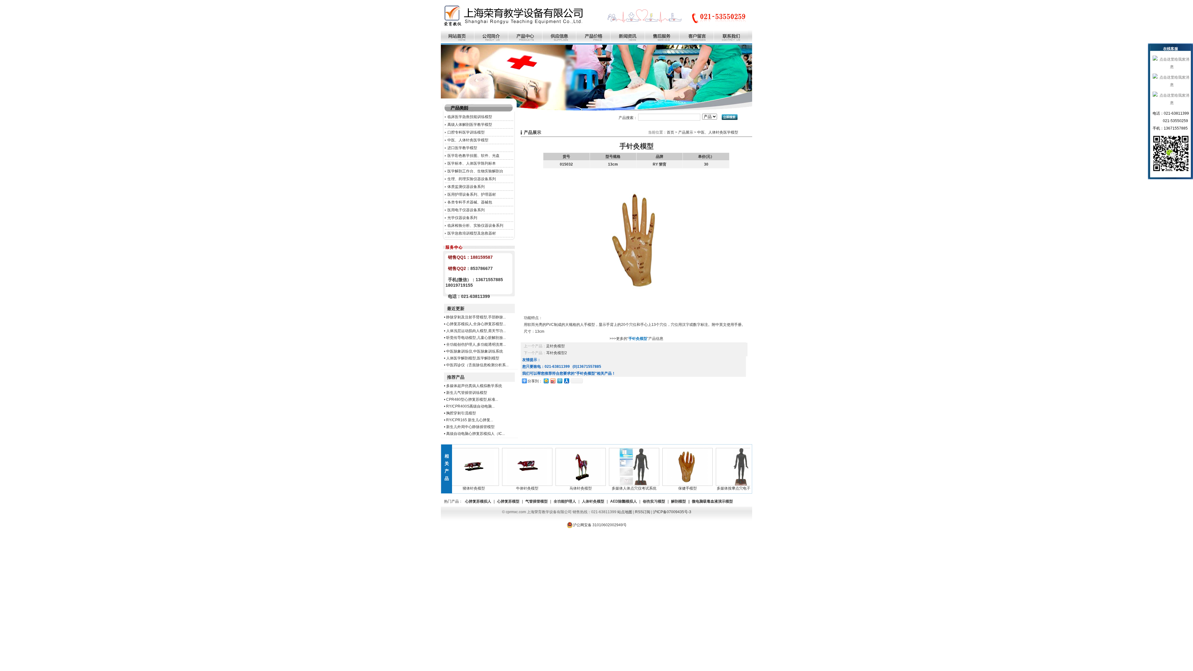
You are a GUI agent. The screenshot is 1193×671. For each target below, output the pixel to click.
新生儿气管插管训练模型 (466, 392)
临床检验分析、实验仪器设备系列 (475, 225)
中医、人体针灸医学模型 (467, 140)
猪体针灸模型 (461, 488)
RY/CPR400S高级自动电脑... (470, 406)
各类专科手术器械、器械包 (469, 202)
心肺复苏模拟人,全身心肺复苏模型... (476, 324)
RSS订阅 (642, 512)
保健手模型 (674, 488)
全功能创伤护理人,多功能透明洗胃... (476, 344)
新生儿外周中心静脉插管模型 (470, 427)
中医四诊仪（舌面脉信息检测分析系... (477, 365)
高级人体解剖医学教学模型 (469, 124)
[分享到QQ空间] (545, 381)
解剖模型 (678, 501)
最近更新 (455, 308)
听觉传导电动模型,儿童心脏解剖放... (476, 338)
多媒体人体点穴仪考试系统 (621, 488)
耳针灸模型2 (556, 353)
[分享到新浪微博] (552, 381)
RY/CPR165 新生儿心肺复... (469, 420)
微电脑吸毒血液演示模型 (712, 501)
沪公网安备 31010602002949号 (600, 525)
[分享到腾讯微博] (559, 381)
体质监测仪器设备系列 (466, 187)
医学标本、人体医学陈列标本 (471, 163)
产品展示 (685, 132)
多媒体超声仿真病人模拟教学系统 (474, 386)
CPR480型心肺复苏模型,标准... (472, 399)
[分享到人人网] (566, 381)
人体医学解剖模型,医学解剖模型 (472, 358)
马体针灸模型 (567, 488)
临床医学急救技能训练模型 (469, 117)
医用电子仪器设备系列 (466, 210)
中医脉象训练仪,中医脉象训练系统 (474, 351)
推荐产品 (455, 377)
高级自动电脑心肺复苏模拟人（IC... (475, 433)
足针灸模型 (555, 346)
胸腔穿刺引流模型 (461, 413)
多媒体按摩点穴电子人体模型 (728, 488)
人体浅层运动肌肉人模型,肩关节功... (476, 331)
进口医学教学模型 (462, 148)
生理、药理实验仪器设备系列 (471, 179)
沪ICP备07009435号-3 (672, 512)
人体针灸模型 (593, 501)
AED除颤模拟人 (623, 501)
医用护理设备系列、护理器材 (471, 194)
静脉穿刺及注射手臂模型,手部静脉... (476, 317)
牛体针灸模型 (514, 488)
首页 (670, 132)
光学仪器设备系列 (462, 218)
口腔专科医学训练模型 (466, 132)
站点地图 (624, 512)
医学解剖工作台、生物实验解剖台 (475, 171)
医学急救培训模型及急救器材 (471, 233)
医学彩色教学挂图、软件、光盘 (473, 155)
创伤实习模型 (654, 501)
